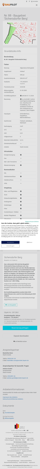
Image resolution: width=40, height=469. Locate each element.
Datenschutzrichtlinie (32, 221)
